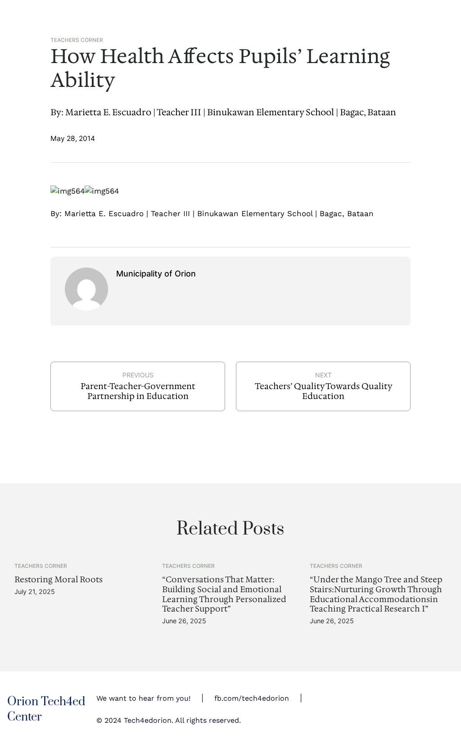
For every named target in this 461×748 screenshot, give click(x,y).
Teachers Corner (76, 40)
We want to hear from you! (143, 698)
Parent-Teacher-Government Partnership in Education (138, 391)
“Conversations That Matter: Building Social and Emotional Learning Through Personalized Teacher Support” (224, 594)
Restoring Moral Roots (58, 580)
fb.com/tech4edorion (251, 698)
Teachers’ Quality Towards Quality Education (323, 391)
